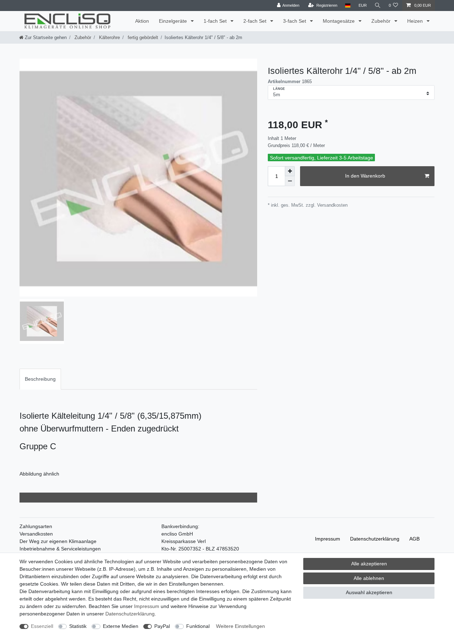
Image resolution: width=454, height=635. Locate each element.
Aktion (142, 21)
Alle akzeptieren (369, 563)
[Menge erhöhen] (290, 171)
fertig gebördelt (142, 37)
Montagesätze (339, 21)
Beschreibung (40, 379)
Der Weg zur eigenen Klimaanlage (58, 541)
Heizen (415, 21)
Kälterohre (109, 37)
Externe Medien (120, 626)
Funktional (198, 626)
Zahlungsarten (36, 526)
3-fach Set (295, 21)
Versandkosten (36, 534)
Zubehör (381, 21)
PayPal (162, 626)
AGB (414, 539)
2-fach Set (255, 21)
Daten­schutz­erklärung (374, 539)
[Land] (347, 5)
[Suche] (378, 5)
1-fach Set (216, 21)
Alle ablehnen (369, 578)
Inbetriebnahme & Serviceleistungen (60, 549)
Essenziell (42, 626)
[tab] (40, 379)
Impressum (327, 539)
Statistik (78, 626)
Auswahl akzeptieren (369, 592)
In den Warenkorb (365, 176)
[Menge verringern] (290, 181)
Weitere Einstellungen (240, 626)
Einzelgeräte (173, 21)
